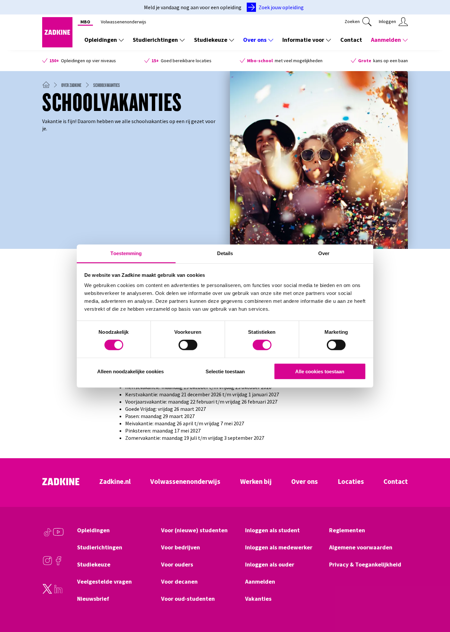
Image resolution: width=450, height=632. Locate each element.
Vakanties (258, 598)
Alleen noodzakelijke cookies (130, 371)
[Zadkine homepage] (57, 45)
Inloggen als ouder (269, 564)
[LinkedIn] (58, 592)
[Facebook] (58, 564)
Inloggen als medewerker (278, 547)
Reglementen (347, 530)
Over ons (255, 39)
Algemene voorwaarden (360, 547)
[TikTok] (47, 535)
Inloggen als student (272, 530)
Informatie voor (303, 39)
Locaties (351, 481)
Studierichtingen (155, 39)
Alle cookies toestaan (319, 371)
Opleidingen (100, 39)
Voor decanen (179, 581)
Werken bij (256, 481)
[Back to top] (436, 602)
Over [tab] (323, 253)
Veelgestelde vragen (104, 581)
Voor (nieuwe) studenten (194, 530)
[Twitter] (47, 592)
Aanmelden (386, 39)
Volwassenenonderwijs (123, 22)
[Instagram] (47, 564)
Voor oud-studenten (188, 598)
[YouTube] (58, 535)
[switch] (188, 345)
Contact (351, 39)
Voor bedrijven (180, 547)
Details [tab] (225, 253)
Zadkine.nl (115, 481)
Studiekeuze (210, 39)
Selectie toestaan (225, 371)
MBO (85, 22)
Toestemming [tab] (126, 253)
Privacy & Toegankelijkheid (365, 564)
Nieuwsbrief (93, 598)
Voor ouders (177, 564)
